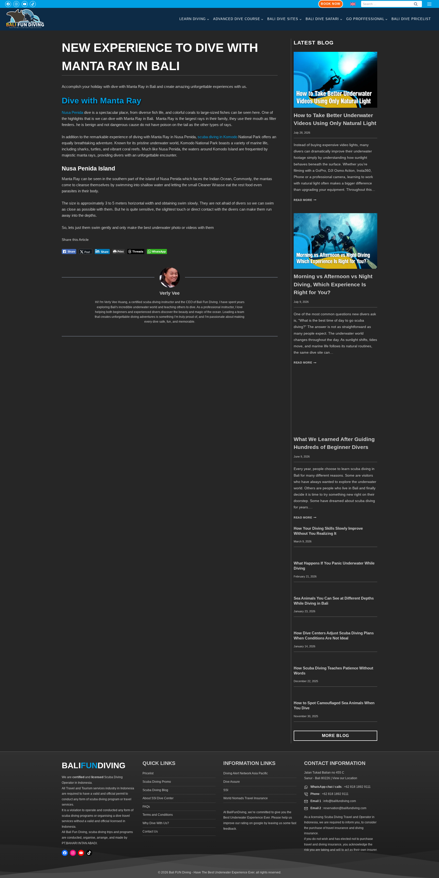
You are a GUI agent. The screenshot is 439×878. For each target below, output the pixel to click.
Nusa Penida (72, 112)
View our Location (344, 778)
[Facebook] (8, 4)
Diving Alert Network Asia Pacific (245, 773)
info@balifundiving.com (339, 801)
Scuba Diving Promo (157, 781)
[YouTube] (25, 4)
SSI (225, 790)
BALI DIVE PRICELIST (411, 19)
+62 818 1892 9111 (357, 787)
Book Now (330, 4)
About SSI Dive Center (158, 798)
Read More (305, 199)
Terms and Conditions (158, 815)
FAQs (146, 806)
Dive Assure (231, 781)
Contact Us (150, 831)
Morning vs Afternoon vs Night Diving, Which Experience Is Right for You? (333, 284)
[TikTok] (33, 4)
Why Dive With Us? (156, 823)
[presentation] (335, 79)
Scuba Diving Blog (155, 790)
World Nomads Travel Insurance (245, 798)
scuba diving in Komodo (217, 137)
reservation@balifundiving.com (344, 808)
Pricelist (148, 773)
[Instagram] (16, 4)
